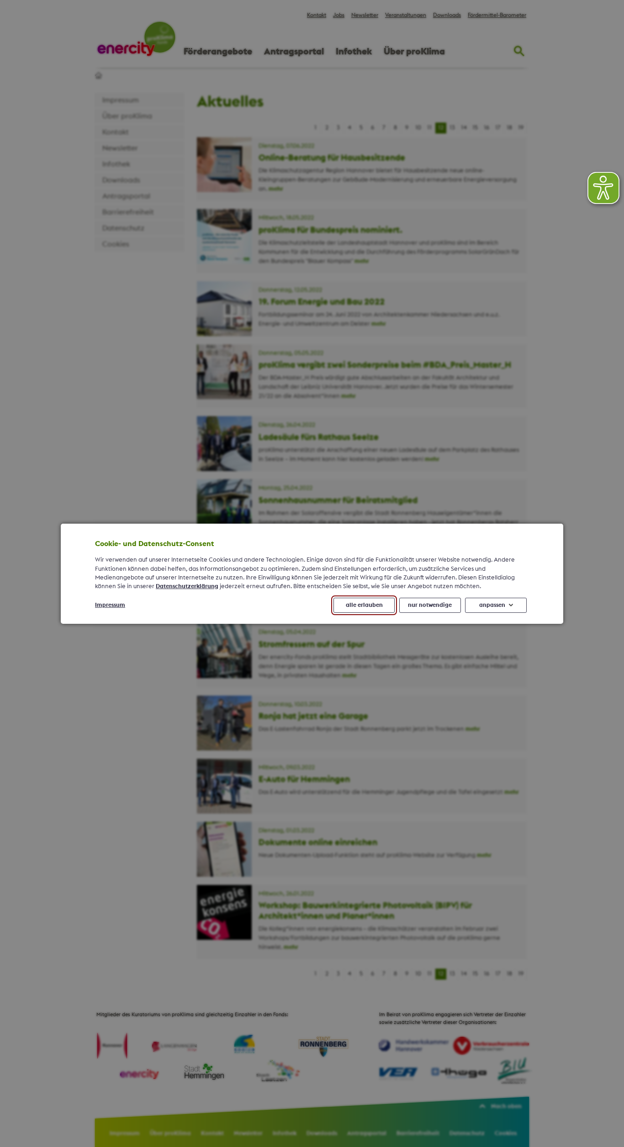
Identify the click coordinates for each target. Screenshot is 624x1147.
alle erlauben (364, 604)
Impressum (110, 604)
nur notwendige (430, 604)
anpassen (492, 604)
